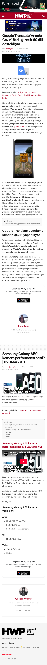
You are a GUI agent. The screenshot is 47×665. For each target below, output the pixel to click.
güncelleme (19, 126)
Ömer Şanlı (9, 49)
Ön (9, 434)
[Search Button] (43, 15)
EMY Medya (18, 639)
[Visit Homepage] (23, 16)
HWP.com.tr (6, 647)
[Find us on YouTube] (9, 659)
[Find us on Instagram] (12, 659)
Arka (9, 432)
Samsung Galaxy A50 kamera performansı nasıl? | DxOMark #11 (21, 426)
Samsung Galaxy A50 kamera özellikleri (18, 430)
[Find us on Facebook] (5, 659)
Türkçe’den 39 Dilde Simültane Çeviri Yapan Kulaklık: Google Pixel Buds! (22, 95)
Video (10, 437)
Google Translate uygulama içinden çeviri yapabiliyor (22, 224)
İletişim (11, 643)
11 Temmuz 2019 (22, 49)
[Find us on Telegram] (15, 659)
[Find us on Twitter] (3, 659)
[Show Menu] (3, 15)
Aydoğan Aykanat (12, 367)
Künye (4, 643)
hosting (12, 647)
